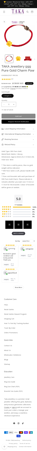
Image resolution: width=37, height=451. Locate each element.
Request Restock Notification (18, 122)
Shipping (12, 88)
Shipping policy (12, 446)
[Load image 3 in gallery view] (28, 59)
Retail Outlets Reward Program (15, 314)
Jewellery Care (9, 377)
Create (7, 407)
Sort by (17, 241)
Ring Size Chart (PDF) (12, 387)
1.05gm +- (9, 96)
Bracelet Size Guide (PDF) (13, 391)
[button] (4, 12)
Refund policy (27, 440)
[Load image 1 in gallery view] (9, 59)
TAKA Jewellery (15, 440)
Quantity (4, 100)
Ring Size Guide (9, 382)
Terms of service (25, 443)
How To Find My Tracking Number (16, 323)
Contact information (25, 446)
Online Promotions (11, 333)
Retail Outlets (9, 309)
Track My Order (9, 328)
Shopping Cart (9, 319)
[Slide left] (2, 59)
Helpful (6, 264)
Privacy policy (13, 443)
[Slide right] (34, 59)
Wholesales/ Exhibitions (12, 355)
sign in (14, 407)
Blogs (6, 360)
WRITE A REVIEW (18, 233)
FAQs (6, 305)
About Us (7, 350)
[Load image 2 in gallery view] (18, 59)
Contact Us (8, 346)
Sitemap (7, 364)
